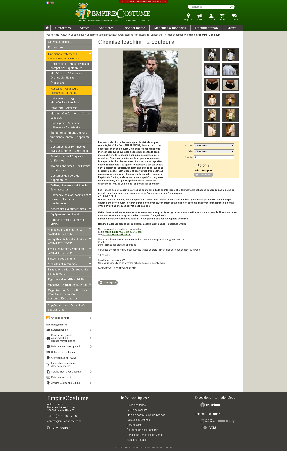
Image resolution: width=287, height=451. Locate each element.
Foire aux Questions (138, 420)
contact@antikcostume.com (64, 421)
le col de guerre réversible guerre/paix (122, 232)
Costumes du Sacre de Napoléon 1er (64, 178)
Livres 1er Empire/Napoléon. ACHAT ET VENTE (66, 251)
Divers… (233, 28)
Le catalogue (77, 34)
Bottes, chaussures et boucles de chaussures (69, 187)
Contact (234, 19)
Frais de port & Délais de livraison (146, 415)
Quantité (188, 157)
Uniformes (63, 28)
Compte (211, 19)
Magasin (188, 19)
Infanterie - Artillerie (63, 108)
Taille (190, 151)
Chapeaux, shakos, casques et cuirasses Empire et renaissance (69, 199)
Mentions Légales (137, 439)
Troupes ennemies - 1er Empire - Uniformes (70, 168)
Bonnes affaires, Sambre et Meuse (68, 222)
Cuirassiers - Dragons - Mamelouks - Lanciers (65, 100)
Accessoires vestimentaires (68, 209)
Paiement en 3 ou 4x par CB (65, 346)
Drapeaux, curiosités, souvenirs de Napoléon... (68, 271)
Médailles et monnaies (62, 264)
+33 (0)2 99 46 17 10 (62, 416)
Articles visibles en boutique (65, 383)
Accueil (65, 34)
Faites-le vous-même (61, 259)
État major (57, 83)
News (199, 19)
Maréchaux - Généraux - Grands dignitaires (66, 75)
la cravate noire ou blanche (116, 234)
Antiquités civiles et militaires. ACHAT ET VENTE (67, 241)
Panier (223, 19)
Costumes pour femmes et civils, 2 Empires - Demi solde (69, 149)
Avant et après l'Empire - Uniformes (66, 158)
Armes (85, 28)
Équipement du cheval (64, 214)
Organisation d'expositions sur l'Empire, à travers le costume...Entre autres (67, 294)
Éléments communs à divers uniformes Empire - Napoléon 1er (69, 137)
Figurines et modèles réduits (66, 279)
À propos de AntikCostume (142, 429)
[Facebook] (55, 435)
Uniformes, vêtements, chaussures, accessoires (112, 34)
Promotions (55, 47)
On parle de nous (60, 318)
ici (170, 239)
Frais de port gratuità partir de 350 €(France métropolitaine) (63, 338)
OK (231, 6)
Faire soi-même (134, 28)
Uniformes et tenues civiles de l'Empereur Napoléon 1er (70, 66)
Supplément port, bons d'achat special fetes (68, 307)
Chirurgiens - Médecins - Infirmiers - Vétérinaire (66, 125)
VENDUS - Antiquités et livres (67, 285)
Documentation (206, 28)
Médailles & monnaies (170, 28)
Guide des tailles (136, 405)
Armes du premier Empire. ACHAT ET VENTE (65, 232)
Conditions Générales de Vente (145, 434)
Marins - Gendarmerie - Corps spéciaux (70, 115)
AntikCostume (132, 447)
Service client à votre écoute (66, 371)
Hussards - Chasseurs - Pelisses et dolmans (162, 34)
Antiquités (106, 28)
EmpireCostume (147, 447)
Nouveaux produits (60, 42)
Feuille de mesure (137, 410)
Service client (134, 424)
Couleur (188, 145)
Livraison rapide (59, 329)
